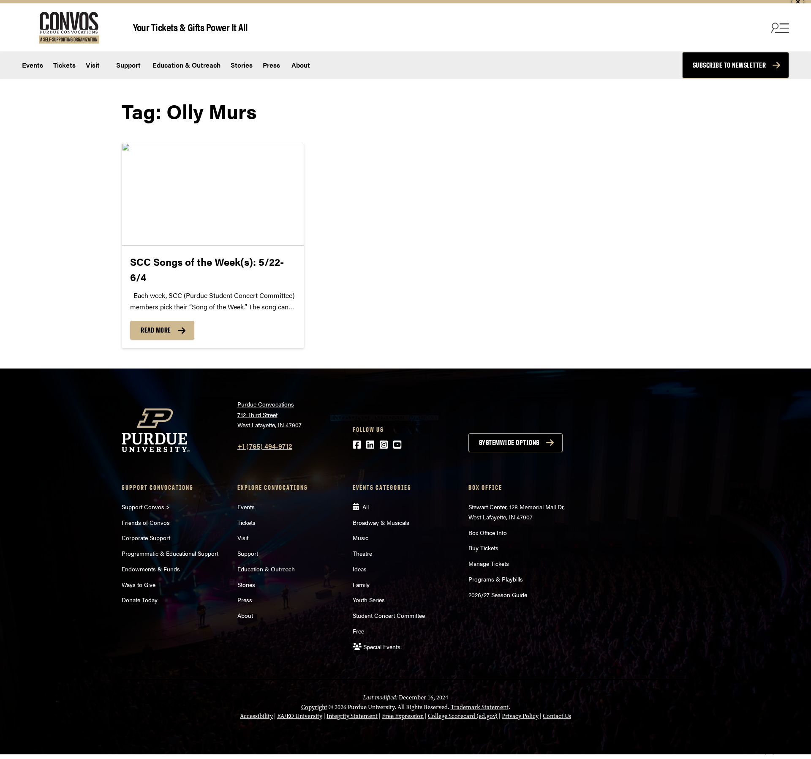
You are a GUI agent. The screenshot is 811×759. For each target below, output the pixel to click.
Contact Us (557, 716)
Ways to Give (138, 584)
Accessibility (256, 716)
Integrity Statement (352, 716)
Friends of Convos (146, 522)
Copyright (314, 707)
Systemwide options (509, 442)
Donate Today (140, 599)
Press (271, 65)
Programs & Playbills (495, 579)
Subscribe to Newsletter (729, 65)
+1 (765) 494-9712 (264, 446)
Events (32, 65)
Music (360, 537)
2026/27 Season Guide (497, 594)
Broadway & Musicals (381, 522)
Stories (242, 65)
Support (127, 65)
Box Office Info (487, 532)
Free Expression (403, 716)
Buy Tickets (483, 547)
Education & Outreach (185, 65)
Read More (156, 330)
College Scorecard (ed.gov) (463, 716)
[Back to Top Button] (769, 752)
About (300, 65)
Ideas (360, 569)
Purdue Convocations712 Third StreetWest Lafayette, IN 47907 (269, 414)
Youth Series (369, 599)
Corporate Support (146, 537)
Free (358, 631)
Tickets (64, 65)
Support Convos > (146, 506)
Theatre (362, 553)
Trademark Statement (480, 707)
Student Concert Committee (389, 615)
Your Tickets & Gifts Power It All (190, 26)
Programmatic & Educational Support (170, 553)
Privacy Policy (520, 716)
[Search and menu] (779, 27)
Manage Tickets (488, 563)
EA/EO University (299, 716)
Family (361, 584)
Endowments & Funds (151, 569)
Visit (93, 65)
